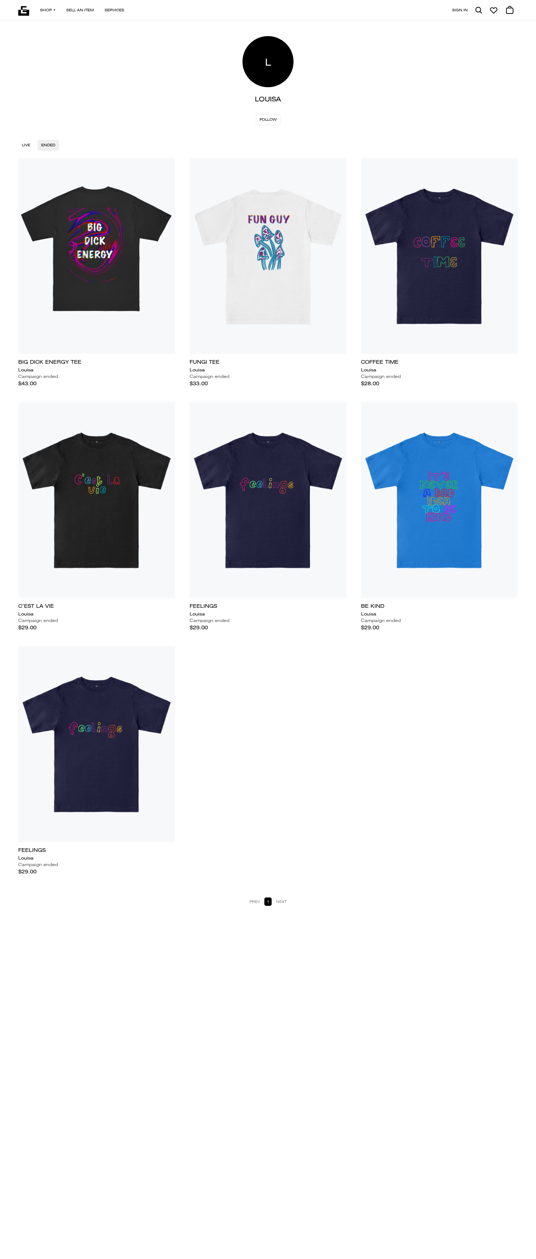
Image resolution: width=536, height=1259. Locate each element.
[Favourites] (494, 10)
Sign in (460, 10)
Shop (46, 10)
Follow (268, 119)
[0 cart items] (510, 10)
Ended (48, 145)
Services (114, 10)
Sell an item (80, 10)
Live (26, 145)
